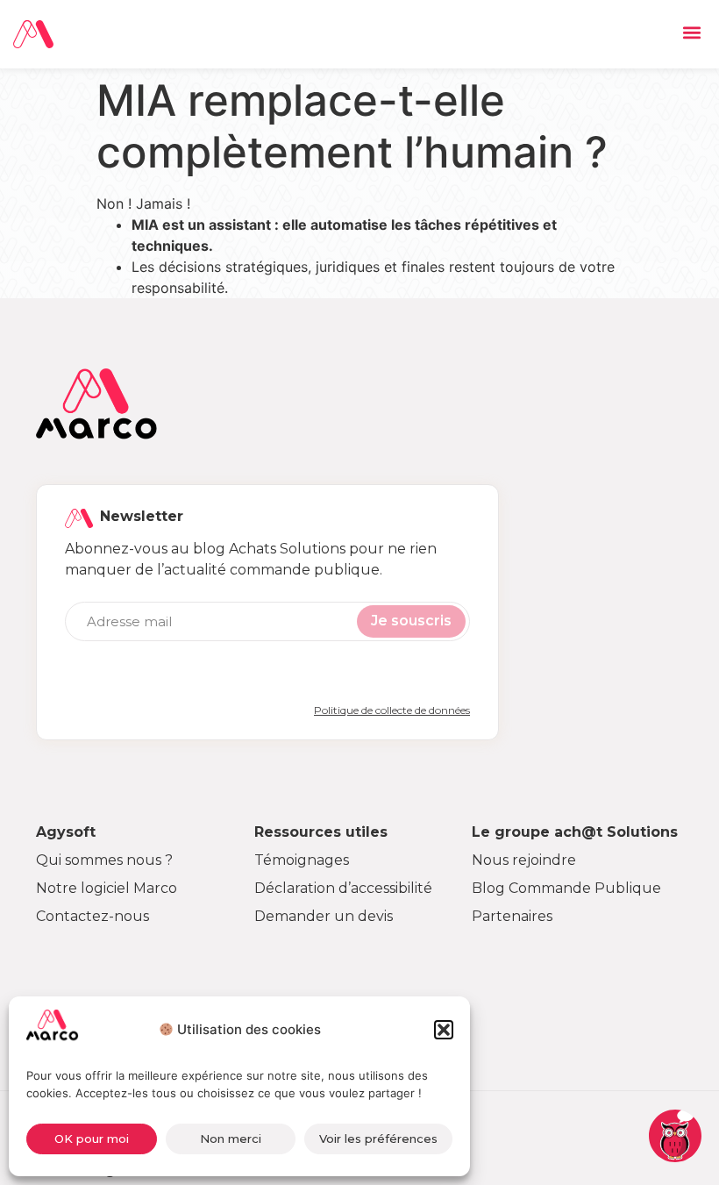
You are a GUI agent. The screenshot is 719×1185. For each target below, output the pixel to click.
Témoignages (301, 860)
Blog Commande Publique (566, 888)
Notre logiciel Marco (106, 888)
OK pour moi (91, 1138)
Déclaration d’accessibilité (343, 888)
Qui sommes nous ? (104, 860)
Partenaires (512, 916)
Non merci (230, 1138)
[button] (443, 1030)
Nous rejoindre (524, 860)
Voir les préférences (378, 1138)
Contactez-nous (92, 916)
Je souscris (411, 620)
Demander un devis (323, 916)
